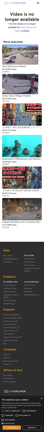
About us (6, 355)
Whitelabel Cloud (30, 295)
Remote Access (29, 285)
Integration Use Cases (11, 337)
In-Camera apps (9, 321)
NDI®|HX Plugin (9, 304)
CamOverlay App (9, 285)
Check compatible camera (12, 318)
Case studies (8, 334)
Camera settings (9, 331)
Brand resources (9, 340)
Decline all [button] (32, 428)
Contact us (7, 358)
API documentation (10, 327)
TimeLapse (28, 291)
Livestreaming (29, 259)
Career (5, 364)
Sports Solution (29, 265)
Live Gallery (7, 262)
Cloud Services (29, 262)
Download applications (11, 315)
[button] (22, 423)
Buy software (8, 255)
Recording (28, 288)
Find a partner (8, 378)
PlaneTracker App (9, 300)
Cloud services (8, 324)
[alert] (22, 414)
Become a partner (9, 382)
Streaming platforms (10, 259)
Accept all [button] (12, 428)
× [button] (41, 398)
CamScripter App (9, 291)
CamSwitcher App (9, 288)
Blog (5, 343)
